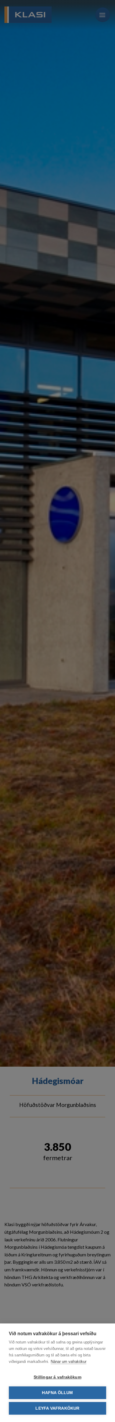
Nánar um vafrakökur (68, 1361)
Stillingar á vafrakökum (57, 1377)
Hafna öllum (57, 1393)
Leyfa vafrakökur (57, 1408)
